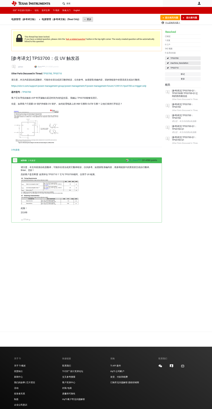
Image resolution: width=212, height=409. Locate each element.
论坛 (37, 10)
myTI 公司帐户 (117, 371)
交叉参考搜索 (68, 377)
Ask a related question (75, 39)
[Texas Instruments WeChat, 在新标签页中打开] (160, 367)
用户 (199, 3)
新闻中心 (18, 377)
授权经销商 (133, 382)
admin (20, 67)
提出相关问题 (171, 17)
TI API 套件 (115, 365)
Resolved (170, 31)
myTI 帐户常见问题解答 (73, 399)
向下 (29, 220)
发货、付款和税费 (119, 377)
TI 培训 (56, 10)
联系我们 (66, 365)
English (77, 10)
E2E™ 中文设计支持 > (22, 10)
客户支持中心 (68, 382)
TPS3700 (174, 58)
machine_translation (179, 63)
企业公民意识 (20, 405)
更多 (89, 19)
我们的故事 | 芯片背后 (24, 382)
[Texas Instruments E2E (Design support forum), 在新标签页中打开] (171, 367)
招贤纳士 (18, 371)
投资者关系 (19, 393)
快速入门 (66, 10)
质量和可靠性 (69, 393)
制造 (16, 399)
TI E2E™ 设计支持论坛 (72, 371)
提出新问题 (191, 17)
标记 (183, 74)
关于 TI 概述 (20, 365)
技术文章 (46, 10)
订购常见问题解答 (119, 382)
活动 (16, 388)
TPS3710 (174, 68)
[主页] (33, 3)
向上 (22, 220)
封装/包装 (67, 388)
